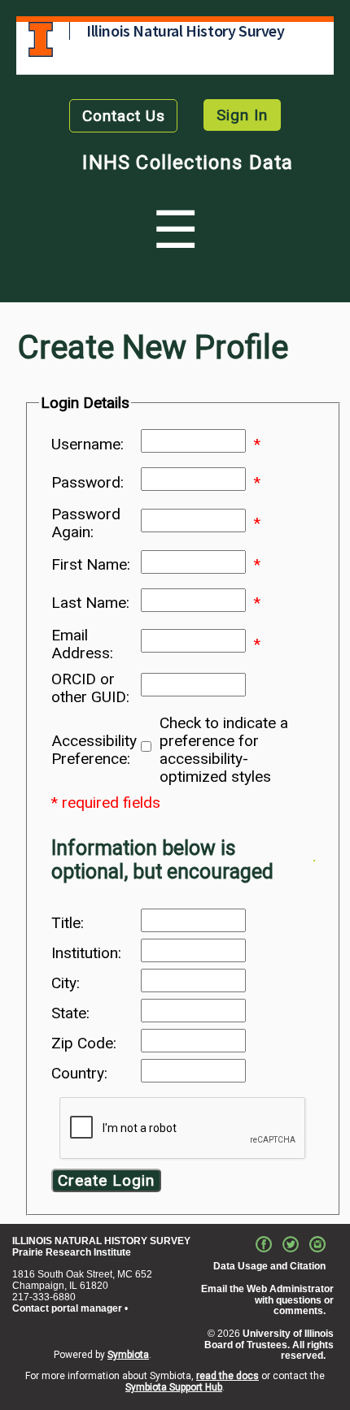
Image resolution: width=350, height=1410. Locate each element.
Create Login (106, 1180)
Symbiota (128, 1354)
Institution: (86, 953)
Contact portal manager (67, 1308)
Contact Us (123, 115)
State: (70, 1013)
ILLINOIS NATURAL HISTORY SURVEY (101, 1241)
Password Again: (85, 523)
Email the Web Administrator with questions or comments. (267, 1300)
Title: (67, 923)
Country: (79, 1073)
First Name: (90, 565)
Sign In (242, 115)
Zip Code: (83, 1043)
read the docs (227, 1376)
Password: (87, 483)
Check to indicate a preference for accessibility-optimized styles (224, 750)
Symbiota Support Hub (173, 1387)
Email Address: (82, 644)
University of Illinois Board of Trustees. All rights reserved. (269, 1345)
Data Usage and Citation (269, 1266)
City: (65, 983)
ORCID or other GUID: (90, 688)
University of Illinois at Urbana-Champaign (40, 39)
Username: (87, 444)
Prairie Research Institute (71, 1252)
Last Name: (90, 603)
